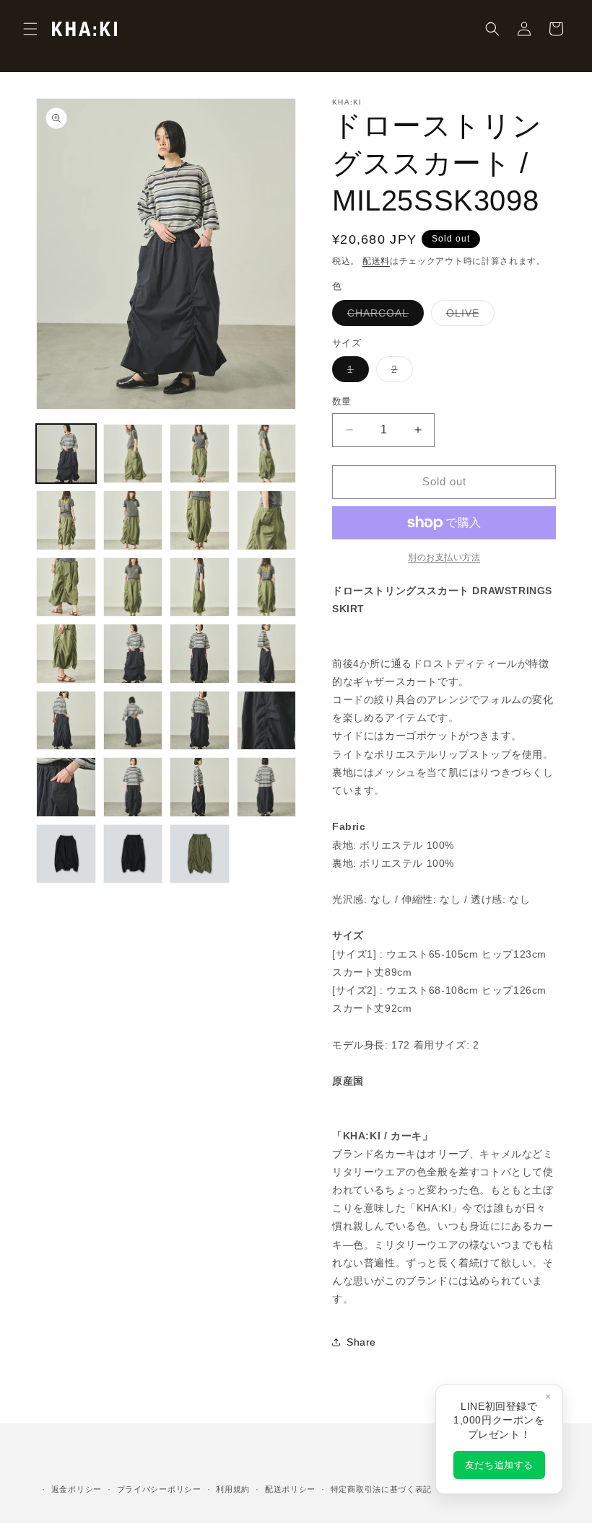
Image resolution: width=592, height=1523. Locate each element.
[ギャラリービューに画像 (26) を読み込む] (133, 854)
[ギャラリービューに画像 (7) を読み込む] (200, 520)
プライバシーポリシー (159, 1489)
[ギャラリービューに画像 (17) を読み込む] (66, 721)
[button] (30, 29)
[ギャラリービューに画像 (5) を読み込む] (66, 520)
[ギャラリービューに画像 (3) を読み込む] (200, 454)
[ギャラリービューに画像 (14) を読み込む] (133, 654)
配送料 (376, 261)
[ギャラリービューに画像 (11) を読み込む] (200, 587)
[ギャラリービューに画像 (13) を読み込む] (66, 654)
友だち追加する (499, 1465)
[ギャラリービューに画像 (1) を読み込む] (66, 454)
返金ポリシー (76, 1489)
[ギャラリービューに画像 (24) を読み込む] (267, 787)
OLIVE (467, 316)
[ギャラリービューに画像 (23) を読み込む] (200, 787)
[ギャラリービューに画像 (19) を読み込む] (200, 721)
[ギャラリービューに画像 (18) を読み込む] (133, 721)
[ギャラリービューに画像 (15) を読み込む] (200, 654)
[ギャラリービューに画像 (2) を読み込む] (133, 454)
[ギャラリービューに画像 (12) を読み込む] (267, 587)
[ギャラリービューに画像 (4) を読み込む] (267, 454)
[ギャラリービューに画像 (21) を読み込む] (66, 787)
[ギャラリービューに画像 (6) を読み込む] (133, 520)
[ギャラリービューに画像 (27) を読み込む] (200, 854)
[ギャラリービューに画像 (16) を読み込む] (267, 654)
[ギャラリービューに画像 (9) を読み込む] (66, 587)
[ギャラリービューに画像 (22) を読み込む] (133, 787)
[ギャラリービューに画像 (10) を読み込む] (133, 587)
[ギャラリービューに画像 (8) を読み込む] (267, 520)
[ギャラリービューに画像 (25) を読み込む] (66, 854)
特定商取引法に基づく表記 (381, 1489)
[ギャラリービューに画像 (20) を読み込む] (267, 721)
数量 (342, 401)
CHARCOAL (383, 316)
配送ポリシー (290, 1489)
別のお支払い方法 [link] (444, 557)
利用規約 (233, 1489)
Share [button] (361, 1342)
